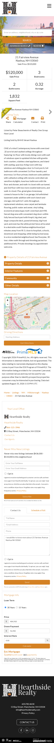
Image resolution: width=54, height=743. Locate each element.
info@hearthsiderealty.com (28, 709)
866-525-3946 (13, 427)
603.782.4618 (28, 704)
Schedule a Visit (38, 510)
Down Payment (11, 626)
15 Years (22, 607)
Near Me (37, 46)
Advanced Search (19, 46)
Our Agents (9, 439)
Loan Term (9, 600)
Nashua (45, 392)
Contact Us (9, 435)
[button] (27, 40)
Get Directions (27, 343)
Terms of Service (41, 587)
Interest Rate (10, 636)
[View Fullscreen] (7, 310)
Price (6, 617)
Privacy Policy (21, 491)
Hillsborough (33, 392)
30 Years (11, 607)
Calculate (27, 646)
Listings (15, 392)
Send (27, 582)
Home (7, 392)
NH (23, 392)
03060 (9, 396)
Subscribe (27, 496)
